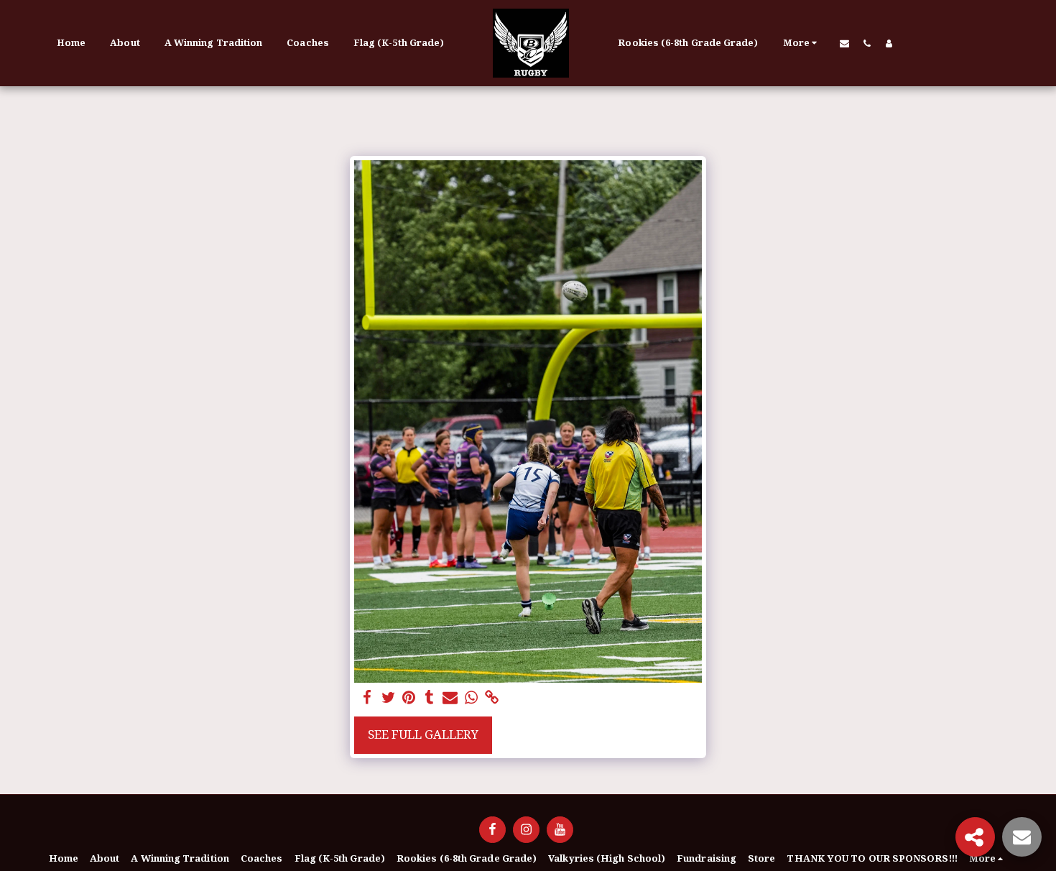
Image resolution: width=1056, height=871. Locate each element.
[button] (844, 43)
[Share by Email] (450, 698)
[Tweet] (388, 698)
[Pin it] (409, 698)
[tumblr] (429, 698)
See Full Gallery (423, 734)
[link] (491, 698)
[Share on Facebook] (367, 698)
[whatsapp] (470, 698)
